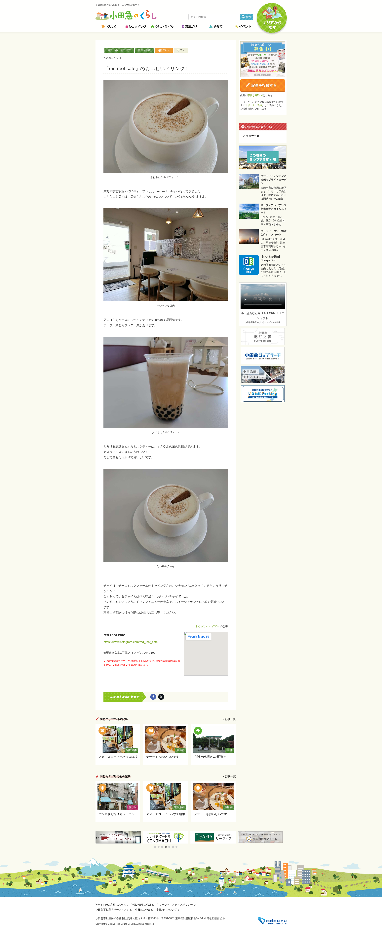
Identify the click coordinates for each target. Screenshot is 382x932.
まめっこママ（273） (207, 626)
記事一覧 (230, 719)
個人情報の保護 (142, 904)
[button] (155, 847)
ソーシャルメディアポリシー (176, 904)
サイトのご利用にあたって (113, 904)
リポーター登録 (253, 105)
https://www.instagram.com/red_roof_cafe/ (130, 642)
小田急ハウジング (166, 909)
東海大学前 (144, 50)
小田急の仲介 (142, 909)
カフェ (181, 50)
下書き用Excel (255, 95)
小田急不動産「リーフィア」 (112, 909)
